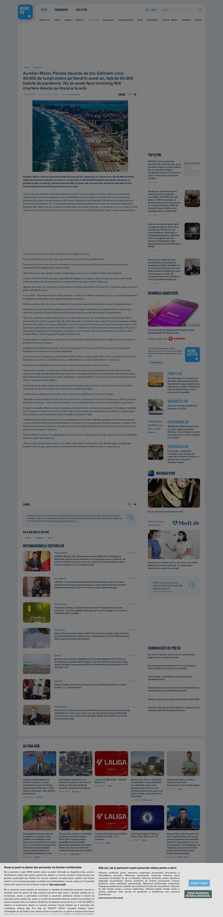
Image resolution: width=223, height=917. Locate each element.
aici (28, 908)
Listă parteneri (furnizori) (110, 897)
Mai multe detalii (57, 884)
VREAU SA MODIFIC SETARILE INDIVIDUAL (198, 894)
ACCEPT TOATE (199, 883)
